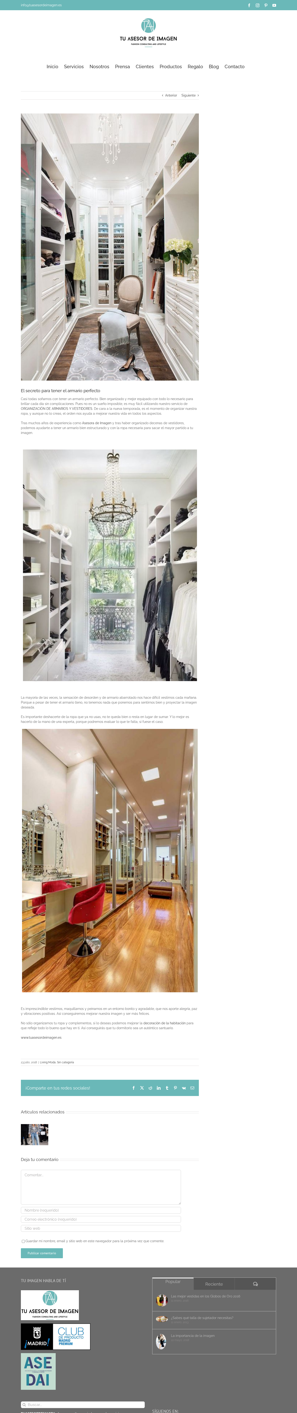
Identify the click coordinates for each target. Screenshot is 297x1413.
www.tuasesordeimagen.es (41, 1037)
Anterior (171, 95)
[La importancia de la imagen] (162, 1341)
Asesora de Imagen (97, 423)
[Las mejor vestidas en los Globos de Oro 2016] (162, 1300)
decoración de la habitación (165, 1023)
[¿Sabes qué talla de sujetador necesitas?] (162, 1319)
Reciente (214, 1284)
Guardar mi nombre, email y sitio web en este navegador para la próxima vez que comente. (95, 1241)
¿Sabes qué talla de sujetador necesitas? (202, 1318)
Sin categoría (65, 1062)
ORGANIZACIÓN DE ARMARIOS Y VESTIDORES (56, 409)
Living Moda (48, 1062)
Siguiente (188, 95)
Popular (173, 1281)
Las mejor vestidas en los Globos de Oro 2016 (205, 1296)
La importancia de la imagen (193, 1336)
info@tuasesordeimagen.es (41, 5)
